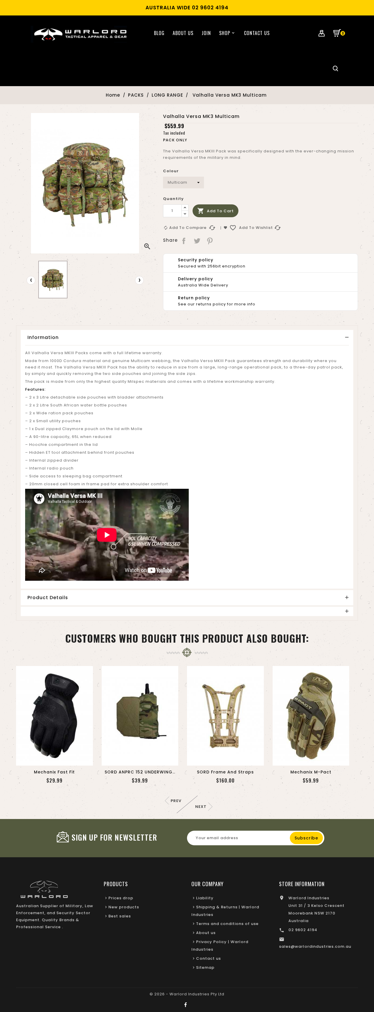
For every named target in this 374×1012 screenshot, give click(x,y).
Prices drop (120, 898)
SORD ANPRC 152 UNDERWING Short (146, 772)
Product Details (47, 597)
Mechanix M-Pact (310, 772)
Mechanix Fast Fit (54, 772)
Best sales (119, 916)
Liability (205, 898)
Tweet (197, 240)
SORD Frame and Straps (225, 772)
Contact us (208, 958)
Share (184, 240)
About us (206, 933)
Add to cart (215, 210)
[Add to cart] (34, 759)
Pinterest (210, 240)
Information (43, 337)
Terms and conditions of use (227, 923)
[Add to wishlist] (47, 759)
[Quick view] (75, 759)
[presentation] (31, 280)
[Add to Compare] (61, 759)
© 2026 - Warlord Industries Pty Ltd (187, 994)
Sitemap (205, 967)
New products (123, 907)
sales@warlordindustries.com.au (315, 946)
